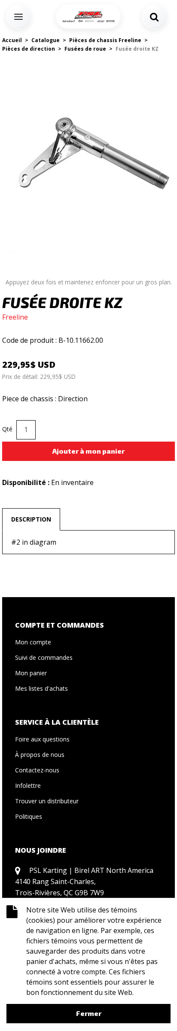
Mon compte (33, 642)
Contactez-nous (37, 770)
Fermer (88, 1013)
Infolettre (28, 785)
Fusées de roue (85, 48)
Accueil (12, 40)
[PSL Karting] (88, 16)
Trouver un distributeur (47, 801)
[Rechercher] (154, 16)
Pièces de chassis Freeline (105, 40)
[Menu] (18, 16)
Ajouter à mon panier (88, 451)
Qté (7, 429)
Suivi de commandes (44, 657)
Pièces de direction (28, 48)
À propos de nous (39, 754)
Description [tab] (31, 519)
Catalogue (45, 40)
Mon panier (31, 673)
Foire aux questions (42, 739)
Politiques (28, 816)
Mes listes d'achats (41, 688)
